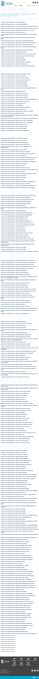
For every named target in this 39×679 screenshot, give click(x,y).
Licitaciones (5, 9)
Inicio (1, 9)
